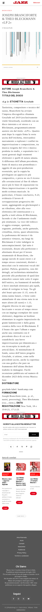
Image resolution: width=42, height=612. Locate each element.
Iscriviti (34, 434)
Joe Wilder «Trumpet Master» (34, 481)
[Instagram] (18, 599)
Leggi (5, 508)
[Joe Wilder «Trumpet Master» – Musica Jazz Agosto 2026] (21, 467)
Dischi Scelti (7, 10)
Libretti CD (20, 474)
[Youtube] (28, 599)
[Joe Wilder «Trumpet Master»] (35, 467)
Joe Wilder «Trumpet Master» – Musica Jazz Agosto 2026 (21, 481)
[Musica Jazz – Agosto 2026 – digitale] (7, 467)
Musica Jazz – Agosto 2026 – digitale (7, 481)
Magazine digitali (6, 474)
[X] (22, 447)
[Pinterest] (27, 447)
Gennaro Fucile (8, 28)
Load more (20, 516)
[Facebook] (17, 447)
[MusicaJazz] (20, 2)
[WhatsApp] (31, 447)
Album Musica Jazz (35, 474)
